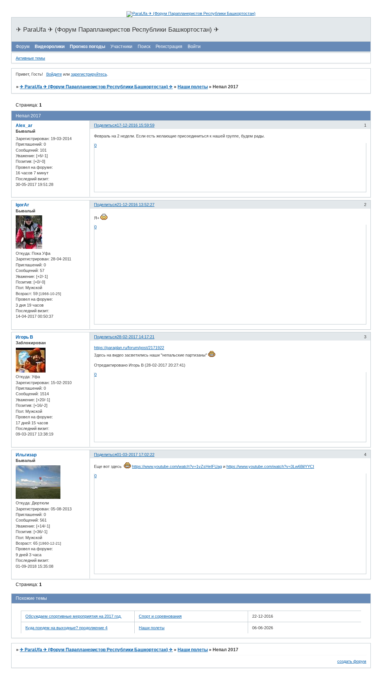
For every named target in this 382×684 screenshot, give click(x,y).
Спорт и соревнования (160, 616)
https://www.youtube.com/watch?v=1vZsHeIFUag (177, 466)
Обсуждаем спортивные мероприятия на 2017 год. (73, 616)
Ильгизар (26, 454)
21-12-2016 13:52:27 (135, 204)
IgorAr (22, 205)
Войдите (54, 74)
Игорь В (24, 337)
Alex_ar (24, 125)
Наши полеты (193, 86)
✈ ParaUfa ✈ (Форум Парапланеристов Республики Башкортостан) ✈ (96, 86)
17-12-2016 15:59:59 (135, 125)
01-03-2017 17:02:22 (135, 454)
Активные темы (30, 58)
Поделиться (105, 125)
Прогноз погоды (87, 46)
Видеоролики (50, 46)
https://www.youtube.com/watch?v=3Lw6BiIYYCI (270, 466)
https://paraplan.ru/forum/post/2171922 (129, 347)
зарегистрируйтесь (89, 74)
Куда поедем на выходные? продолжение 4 (66, 628)
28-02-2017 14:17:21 (135, 337)
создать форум (351, 661)
